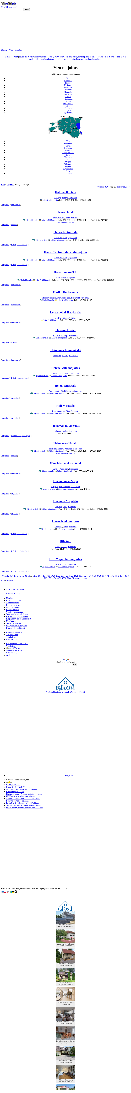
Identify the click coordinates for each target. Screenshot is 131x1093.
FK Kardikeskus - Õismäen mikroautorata (23, 796)
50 (45, 578)
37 (98, 576)
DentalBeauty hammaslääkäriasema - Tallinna (24, 808)
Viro (11, 50)
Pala (65, 238)
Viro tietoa (10, 646)
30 (80, 576)
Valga (68, 159)
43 (113, 576)
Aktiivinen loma (12, 603)
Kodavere (58, 238)
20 (54, 576)
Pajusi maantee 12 (56, 391)
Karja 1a (54, 487)
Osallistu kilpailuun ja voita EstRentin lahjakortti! (65, 692)
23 (62, 576)
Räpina (64, 318)
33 (87, 576)
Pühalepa (64, 335)
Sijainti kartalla (31, 220)
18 (49, 576)
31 (82, 576)
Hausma (56, 335)
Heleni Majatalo (65, 385)
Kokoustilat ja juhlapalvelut (17, 616)
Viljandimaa (68, 169)
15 (41, 576)
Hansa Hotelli (65, 212)
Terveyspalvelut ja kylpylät (17, 614)
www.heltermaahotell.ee (65, 453)
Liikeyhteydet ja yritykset (16, 626)
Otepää (68, 162)
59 (68, 578)
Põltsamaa (68, 391)
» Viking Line (11, 639)
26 (70, 576)
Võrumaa (68, 173)
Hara (58, 278)
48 (126, 576)
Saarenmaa (68, 90)
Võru (68, 171)
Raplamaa (68, 148)
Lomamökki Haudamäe (65, 312)
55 (58, 578)
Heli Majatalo (65, 405)
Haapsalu (68, 92)
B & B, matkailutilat (19, 244)
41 (108, 576)
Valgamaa (68, 164)
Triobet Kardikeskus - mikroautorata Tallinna (24, 805)
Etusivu (4, 50)
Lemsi (57, 547)
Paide (68, 106)
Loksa (63, 278)
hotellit (7, 57)
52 (50, 578)
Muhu (65, 431)
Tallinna (68, 83)
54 (55, 578)
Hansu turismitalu (66, 232)
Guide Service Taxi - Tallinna (18, 787)
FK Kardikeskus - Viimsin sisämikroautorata (24, 794)
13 (36, 576)
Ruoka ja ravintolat (13, 600)
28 (75, 576)
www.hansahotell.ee (65, 222)
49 (128, 576)
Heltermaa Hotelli (65, 443)
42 (111, 576)
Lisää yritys (68, 775)
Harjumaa (68, 85)
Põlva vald (75, 298)
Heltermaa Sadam (56, 449)
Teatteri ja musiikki (13, 623)
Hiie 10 (58, 564)
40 (105, 576)
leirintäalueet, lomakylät (20, 436)
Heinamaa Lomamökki (65, 350)
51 (47, 578)
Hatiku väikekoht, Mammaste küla (56, 298)
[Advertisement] (65, 31)
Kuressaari (68, 87)
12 (34, 576)
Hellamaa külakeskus (66, 425)
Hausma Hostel (66, 330)
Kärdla (68, 97)
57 (63, 578)
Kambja (65, 198)
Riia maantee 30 (58, 411)
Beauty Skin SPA (13, 785)
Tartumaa (68, 157)
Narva (68, 101)
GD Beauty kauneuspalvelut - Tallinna (21, 789)
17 (47, 576)
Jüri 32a (58, 507)
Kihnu (64, 547)
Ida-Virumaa (68, 103)
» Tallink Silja (11, 637)
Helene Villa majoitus (65, 368)
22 (59, 576)
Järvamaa (68, 108)
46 (121, 576)
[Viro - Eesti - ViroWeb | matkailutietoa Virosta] (8, 5)
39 (103, 576)
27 (72, 576)
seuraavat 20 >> (123, 187)
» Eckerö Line (12, 635)
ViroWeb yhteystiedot (10, 7)
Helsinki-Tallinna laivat (15, 632)
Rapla (68, 146)
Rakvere (68, 150)
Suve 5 (56, 469)
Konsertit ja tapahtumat (15, 628)
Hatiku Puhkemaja (65, 292)
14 (39, 576)
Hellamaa (58, 431)
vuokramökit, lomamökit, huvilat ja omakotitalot (76, 57)
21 (57, 576)
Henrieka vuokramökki (65, 463)
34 (90, 576)
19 (52, 576)
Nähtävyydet (11, 621)
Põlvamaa (68, 143)
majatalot (22, 57)
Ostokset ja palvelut (14, 605)
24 (64, 576)
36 (95, 576)
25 (67, 576)
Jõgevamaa (68, 113)
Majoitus (9, 598)
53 (52, 578)
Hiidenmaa (68, 99)
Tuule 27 (55, 373)
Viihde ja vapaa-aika (14, 612)
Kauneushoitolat (12, 610)
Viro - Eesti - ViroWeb (15, 589)
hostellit (15, 57)
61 (73, 578)
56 (60, 578)
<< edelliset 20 (102, 187)
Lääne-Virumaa (68, 152)
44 (116, 576)
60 (70, 578)
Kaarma (65, 355)
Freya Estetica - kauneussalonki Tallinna (22, 803)
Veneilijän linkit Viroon (15, 650)
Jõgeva (68, 110)
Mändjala (57, 355)
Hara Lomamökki (65, 272)
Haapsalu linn (64, 487)
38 (100, 576)
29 (77, 576)
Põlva (68, 141)
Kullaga (57, 198)
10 (29, 576)
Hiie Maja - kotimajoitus (65, 559)
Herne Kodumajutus (65, 521)
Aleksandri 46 (58, 218)
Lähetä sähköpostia (50, 200)
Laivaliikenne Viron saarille (17, 643)
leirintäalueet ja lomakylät (45, 57)
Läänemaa (68, 94)
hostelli (14, 342)
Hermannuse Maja (65, 481)
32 (85, 576)
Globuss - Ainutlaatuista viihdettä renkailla (23, 798)
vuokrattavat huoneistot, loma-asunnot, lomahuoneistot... (79, 59)
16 (44, 576)
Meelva (58, 318)
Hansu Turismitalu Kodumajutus (65, 252)
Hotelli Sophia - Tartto (15, 792)
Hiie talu (65, 541)
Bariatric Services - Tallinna (17, 801)
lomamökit (15, 204)
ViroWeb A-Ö (12, 653)
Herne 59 (58, 527)
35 (93, 576)
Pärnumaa (68, 80)
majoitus (18, 50)
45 (118, 576)
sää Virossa (15, 648)
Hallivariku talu (65, 192)
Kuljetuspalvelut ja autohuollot (18, 619)
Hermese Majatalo (65, 501)
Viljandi (68, 166)
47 (123, 576)
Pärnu (68, 78)
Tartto (68, 155)
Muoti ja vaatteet (13, 607)
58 (65, 578)
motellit (31, 57)
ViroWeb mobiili (13, 594)
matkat (9, 655)
